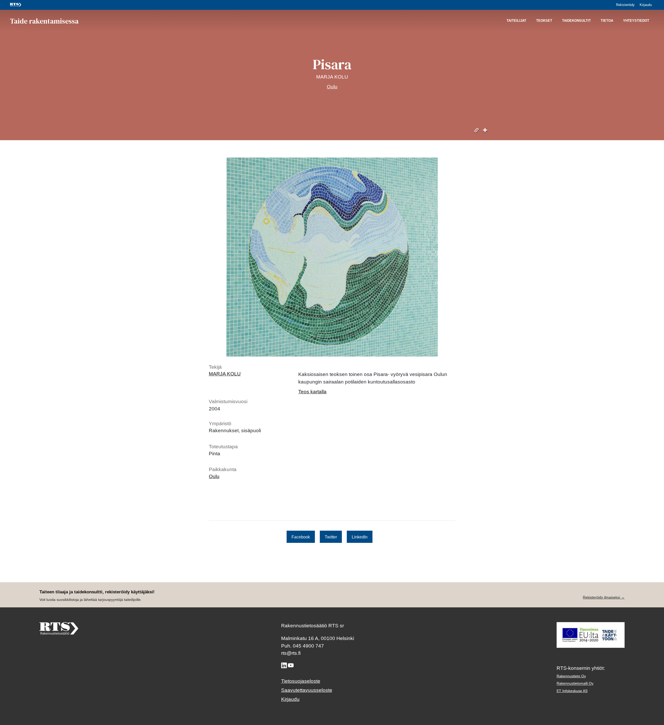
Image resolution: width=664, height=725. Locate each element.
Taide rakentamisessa (44, 21)
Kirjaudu (646, 5)
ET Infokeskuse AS (572, 691)
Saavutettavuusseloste (306, 690)
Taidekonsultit (576, 21)
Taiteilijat (516, 21)
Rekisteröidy (625, 5)
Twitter (331, 536)
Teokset (544, 21)
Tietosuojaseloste (300, 681)
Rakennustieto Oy (571, 676)
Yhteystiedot (636, 21)
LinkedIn (360, 536)
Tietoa (607, 21)
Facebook (301, 536)
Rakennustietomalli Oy (575, 683)
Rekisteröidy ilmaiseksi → (604, 597)
